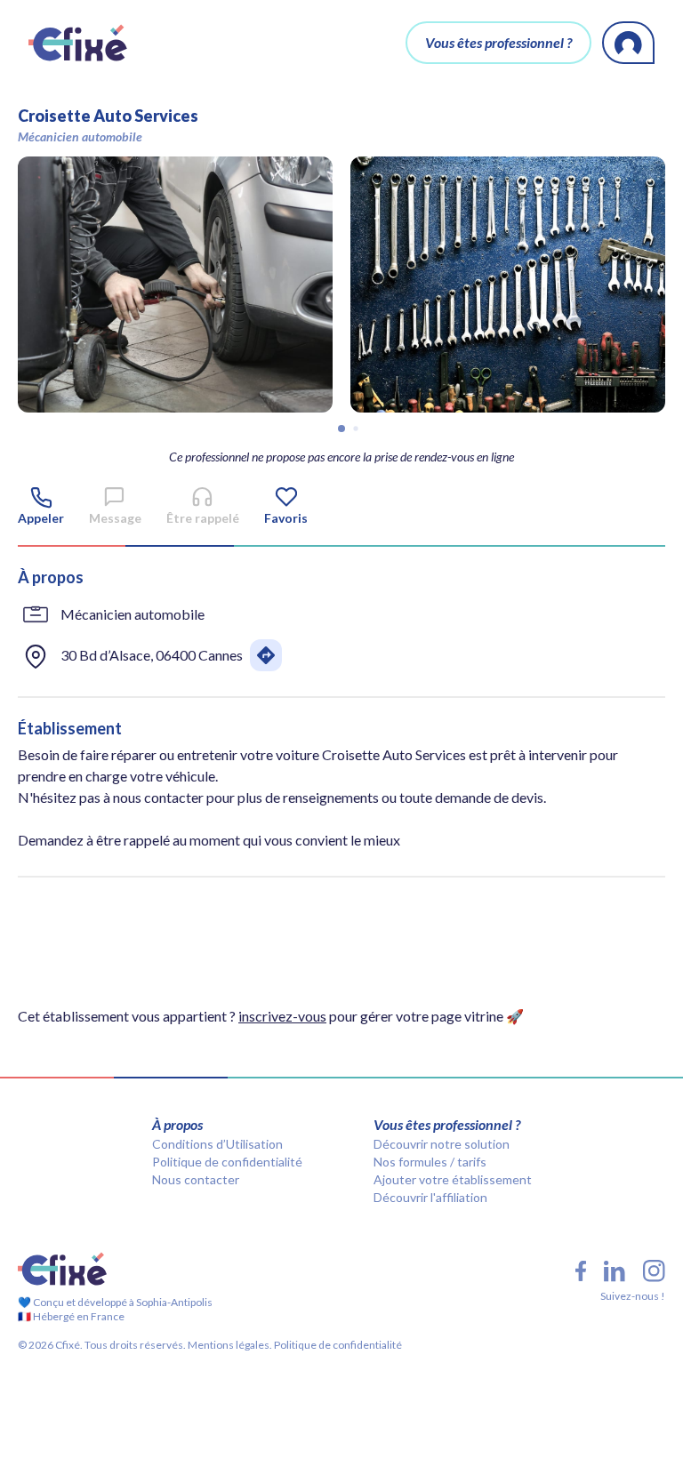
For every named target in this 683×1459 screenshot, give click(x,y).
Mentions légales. (229, 1344)
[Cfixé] (77, 42)
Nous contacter (195, 1179)
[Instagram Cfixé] (654, 1271)
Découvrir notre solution (442, 1143)
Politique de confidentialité (227, 1161)
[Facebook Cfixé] (580, 1271)
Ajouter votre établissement (453, 1179)
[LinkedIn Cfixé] (614, 1271)
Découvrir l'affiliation (430, 1197)
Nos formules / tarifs (430, 1161)
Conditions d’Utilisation (217, 1143)
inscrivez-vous (282, 1015)
